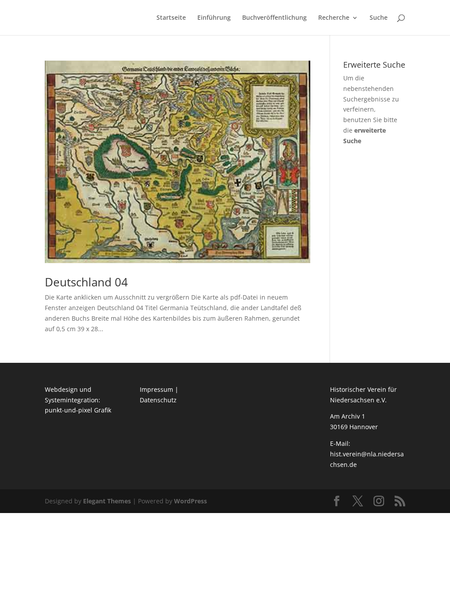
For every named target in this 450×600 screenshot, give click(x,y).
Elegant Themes (107, 501)
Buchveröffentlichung (274, 18)
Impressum (156, 389)
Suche (379, 18)
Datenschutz (158, 400)
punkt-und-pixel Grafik (78, 410)
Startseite (171, 18)
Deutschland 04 (86, 282)
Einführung (214, 18)
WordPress (190, 501)
